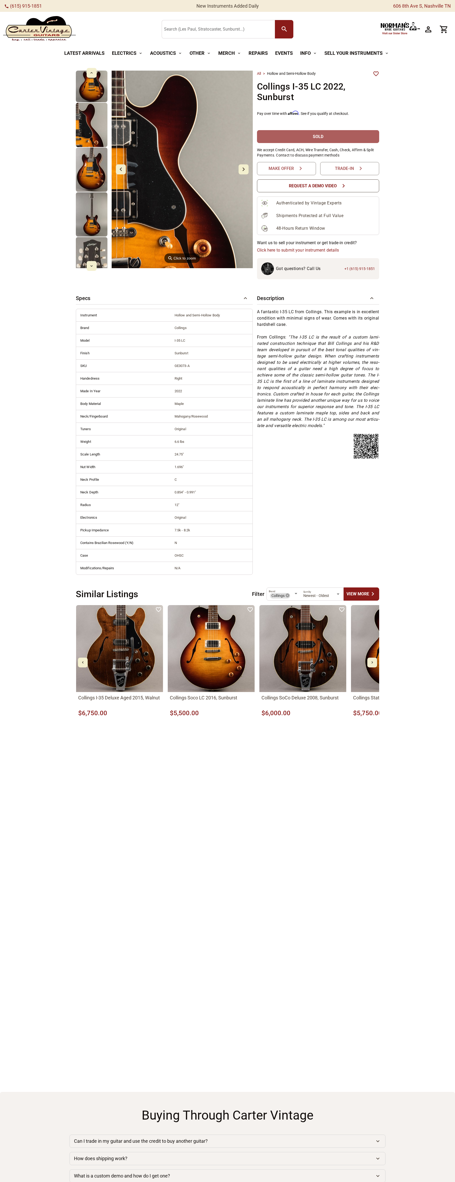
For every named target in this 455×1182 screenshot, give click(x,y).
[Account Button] (428, 29)
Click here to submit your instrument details (298, 250)
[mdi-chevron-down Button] (91, 266)
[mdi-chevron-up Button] (91, 73)
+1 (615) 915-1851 (359, 269)
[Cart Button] (444, 29)
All (259, 73)
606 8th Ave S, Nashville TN (422, 6)
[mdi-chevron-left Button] (83, 663)
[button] (164, 298)
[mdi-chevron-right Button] (372, 663)
